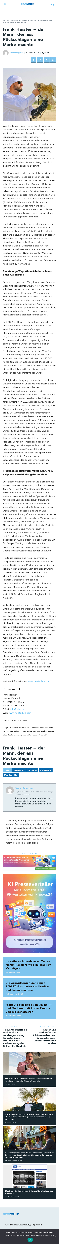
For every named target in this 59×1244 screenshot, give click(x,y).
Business (19, 770)
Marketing (10, 774)
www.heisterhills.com (39, 681)
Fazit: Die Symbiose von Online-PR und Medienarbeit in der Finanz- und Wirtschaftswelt (29, 1008)
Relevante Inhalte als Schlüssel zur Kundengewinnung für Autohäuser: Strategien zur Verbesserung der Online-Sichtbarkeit (15, 1038)
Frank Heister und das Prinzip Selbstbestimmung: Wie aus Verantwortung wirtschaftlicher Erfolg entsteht (29, 1116)
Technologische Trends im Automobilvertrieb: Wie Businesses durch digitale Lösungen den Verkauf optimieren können (29, 1155)
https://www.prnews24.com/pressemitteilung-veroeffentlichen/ (34, 793)
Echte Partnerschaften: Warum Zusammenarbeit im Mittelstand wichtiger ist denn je (28, 1079)
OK (30, 1240)
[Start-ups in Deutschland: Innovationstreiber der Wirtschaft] (29, 1176)
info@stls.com (17, 709)
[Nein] (55, 1236)
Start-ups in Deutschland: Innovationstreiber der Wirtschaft (29, 1192)
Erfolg (32, 770)
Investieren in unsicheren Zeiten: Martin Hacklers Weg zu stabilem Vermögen (28, 964)
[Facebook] (33, 60)
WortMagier (16, 53)
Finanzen (15, 21)
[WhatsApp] (53, 60)
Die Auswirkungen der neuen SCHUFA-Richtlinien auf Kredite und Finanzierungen (27, 986)
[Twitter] (40, 60)
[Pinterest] (47, 60)
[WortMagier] (6, 53)
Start (6, 21)
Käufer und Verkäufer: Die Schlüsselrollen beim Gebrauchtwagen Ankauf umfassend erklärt (44, 1036)
